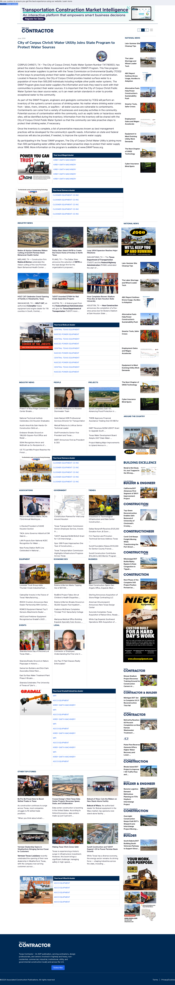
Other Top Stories (27, 771)
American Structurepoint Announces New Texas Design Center (102, 605)
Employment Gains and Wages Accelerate (132, 121)
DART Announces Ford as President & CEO (69, 441)
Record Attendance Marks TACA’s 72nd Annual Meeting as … (33, 517)
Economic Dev (61, 559)
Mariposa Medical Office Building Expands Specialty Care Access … (68, 620)
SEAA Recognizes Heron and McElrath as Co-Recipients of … (33, 443)
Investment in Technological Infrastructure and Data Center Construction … (102, 519)
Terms (155, 980)
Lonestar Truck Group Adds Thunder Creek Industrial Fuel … (33, 586)
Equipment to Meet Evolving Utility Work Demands (130, 367)
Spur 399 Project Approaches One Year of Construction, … (68, 544)
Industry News (25, 223)
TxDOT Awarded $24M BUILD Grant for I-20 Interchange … (69, 537)
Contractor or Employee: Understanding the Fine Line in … (68, 652)
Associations (26, 490)
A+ (146, 30)
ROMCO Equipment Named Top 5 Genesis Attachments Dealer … (34, 610)
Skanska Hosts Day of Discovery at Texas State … (34, 652)
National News (132, 38)
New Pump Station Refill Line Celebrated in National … (32, 549)
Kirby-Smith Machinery (64, 160)
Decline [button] (3, 4)
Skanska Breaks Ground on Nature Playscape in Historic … (34, 662)
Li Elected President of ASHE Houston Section (32, 527)
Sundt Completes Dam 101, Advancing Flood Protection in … (102, 409)
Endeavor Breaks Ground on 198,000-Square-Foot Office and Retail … (33, 435)
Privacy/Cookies (168, 980)
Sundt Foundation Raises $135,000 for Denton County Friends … (103, 547)
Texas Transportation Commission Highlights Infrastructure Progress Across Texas (68, 553)
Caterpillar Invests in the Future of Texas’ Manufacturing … (34, 596)
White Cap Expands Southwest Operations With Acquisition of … (102, 620)
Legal (57, 625)
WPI (54, 696)
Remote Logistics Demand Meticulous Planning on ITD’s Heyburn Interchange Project (131, 796)
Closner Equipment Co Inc (66, 195)
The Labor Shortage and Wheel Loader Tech (130, 282)
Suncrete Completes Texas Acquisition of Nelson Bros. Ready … (104, 613)
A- (139, 30)
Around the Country (134, 416)
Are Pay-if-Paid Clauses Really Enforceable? (67, 662)
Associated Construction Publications (22, 980)
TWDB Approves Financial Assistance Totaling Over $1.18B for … (104, 421)
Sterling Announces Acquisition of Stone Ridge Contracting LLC (103, 596)
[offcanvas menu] (151, 30)
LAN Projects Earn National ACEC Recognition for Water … (34, 541)
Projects (93, 382)
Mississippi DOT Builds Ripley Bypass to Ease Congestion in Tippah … (130, 564)
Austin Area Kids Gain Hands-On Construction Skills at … (33, 426)
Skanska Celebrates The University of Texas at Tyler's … (34, 684)
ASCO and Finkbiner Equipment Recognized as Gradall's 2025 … (33, 617)
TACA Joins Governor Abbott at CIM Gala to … (35, 534)
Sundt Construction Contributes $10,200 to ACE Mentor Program (102, 554)
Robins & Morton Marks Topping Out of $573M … (67, 586)
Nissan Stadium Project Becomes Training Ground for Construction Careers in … (132, 681)
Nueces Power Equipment (66, 334)
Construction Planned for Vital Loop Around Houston (69, 517)
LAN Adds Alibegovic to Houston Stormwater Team (68, 409)
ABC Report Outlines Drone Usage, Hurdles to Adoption (131, 299)
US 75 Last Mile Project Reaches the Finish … (35, 451)
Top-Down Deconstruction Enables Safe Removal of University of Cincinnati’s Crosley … (130, 518)
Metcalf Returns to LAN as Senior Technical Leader (68, 426)
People (57, 382)
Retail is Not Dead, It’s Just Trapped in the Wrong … (131, 470)
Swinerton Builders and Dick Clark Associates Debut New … (34, 669)
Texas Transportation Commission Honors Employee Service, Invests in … (68, 529)
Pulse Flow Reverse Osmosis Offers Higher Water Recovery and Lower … (132, 750)
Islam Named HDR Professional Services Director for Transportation (69, 419)
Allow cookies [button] (12, 4)
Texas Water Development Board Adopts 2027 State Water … (103, 436)
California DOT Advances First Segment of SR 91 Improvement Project (131, 493)
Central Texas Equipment (67, 329)
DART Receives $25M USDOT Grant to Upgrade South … (104, 429)
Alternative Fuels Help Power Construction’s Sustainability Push (132, 93)
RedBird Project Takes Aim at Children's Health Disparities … (67, 596)
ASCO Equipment (61, 700)
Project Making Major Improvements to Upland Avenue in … (104, 443)
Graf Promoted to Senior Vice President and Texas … (66, 433)
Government (60, 490)
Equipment (24, 559)
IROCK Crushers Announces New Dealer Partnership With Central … (34, 603)
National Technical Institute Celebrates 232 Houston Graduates (35, 419)
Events (22, 625)
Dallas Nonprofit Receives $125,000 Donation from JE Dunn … (104, 530)
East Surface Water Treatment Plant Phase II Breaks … (35, 676)
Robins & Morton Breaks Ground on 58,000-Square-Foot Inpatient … (69, 603)
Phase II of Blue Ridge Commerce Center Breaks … (34, 409)
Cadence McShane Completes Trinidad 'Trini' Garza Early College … (68, 612)
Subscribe (58, 967)
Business (92, 559)
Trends (92, 490)
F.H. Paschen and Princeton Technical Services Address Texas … (103, 538)
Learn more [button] (67, 1)
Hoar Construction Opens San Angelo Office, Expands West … (102, 586)
